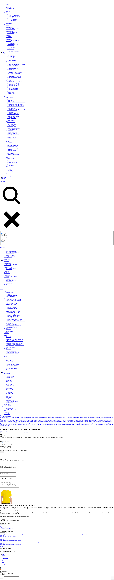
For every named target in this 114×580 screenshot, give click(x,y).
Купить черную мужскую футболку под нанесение (15, 62)
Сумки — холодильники (7, 405)
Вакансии (7, 4)
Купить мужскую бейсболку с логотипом (13, 128)
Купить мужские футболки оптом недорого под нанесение (16, 64)
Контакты (3, 555)
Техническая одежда (9, 388)
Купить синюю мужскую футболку (12, 65)
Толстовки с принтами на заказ (12, 101)
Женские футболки (8, 71)
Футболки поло (6, 332)
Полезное (3, 560)
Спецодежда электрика (11, 151)
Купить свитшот (9, 111)
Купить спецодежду (10, 142)
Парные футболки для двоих (11, 57)
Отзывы (3, 564)
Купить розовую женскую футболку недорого (13, 315)
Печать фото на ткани (10, 45)
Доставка (3, 178)
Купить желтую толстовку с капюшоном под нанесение (15, 103)
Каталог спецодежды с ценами (12, 146)
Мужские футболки (9, 61)
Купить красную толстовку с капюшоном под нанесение (16, 109)
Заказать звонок (2, 181)
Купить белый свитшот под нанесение (13, 114)
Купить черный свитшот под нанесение (13, 115)
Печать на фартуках (9, 26)
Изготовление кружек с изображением (13, 40)
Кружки (7, 157)
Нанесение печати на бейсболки (12, 32)
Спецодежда (7, 141)
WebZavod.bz (13, 549)
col (4, 13)
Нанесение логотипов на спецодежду (13, 28)
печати (2, 247)
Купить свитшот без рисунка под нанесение (12, 352)
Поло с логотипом (10, 91)
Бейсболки (7, 121)
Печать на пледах (8, 41)
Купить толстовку (10, 99)
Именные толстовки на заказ (11, 108)
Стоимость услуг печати (9, 6)
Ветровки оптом (9, 119)
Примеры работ (4, 179)
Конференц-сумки (8, 169)
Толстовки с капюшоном (9, 97)
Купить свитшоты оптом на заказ (12, 113)
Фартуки (7, 131)
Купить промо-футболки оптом (12, 58)
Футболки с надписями (11, 56)
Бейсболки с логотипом (11, 122)
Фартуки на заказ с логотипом (12, 133)
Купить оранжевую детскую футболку (13, 84)
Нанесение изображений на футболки (13, 15)
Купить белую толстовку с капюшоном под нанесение (15, 104)
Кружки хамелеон (8, 397)
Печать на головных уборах (10, 31)
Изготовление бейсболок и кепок (12, 123)
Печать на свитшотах (9, 22)
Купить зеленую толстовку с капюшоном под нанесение (16, 102)
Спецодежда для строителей (11, 150)
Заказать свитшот (10, 112)
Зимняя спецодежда (9, 380)
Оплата (7, 10)
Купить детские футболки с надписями (13, 85)
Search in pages (4, 239)
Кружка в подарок (10, 161)
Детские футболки (8, 80)
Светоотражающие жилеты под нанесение (13, 136)
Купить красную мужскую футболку (13, 69)
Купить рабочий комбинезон (11, 147)
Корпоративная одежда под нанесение (11, 368)
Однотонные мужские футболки (12, 66)
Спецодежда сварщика (10, 153)
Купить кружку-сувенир (11, 164)
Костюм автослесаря (9, 392)
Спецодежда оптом (10, 143)
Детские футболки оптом (9, 323)
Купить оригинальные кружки (12, 162)
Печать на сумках (8, 38)
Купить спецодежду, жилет (11, 144)
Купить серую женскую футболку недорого (14, 77)
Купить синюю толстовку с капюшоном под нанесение (15, 106)
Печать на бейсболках (10, 33)
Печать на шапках (8, 35)
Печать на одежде (8, 25)
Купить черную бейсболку (11, 125)
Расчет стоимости (8, 7)
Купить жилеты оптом (10, 139)
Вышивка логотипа (10, 50)
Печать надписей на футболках (12, 19)
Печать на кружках (8, 39)
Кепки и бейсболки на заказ (11, 124)
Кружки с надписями (9, 396)
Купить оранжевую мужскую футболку (13, 67)
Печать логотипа (8, 48)
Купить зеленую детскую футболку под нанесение (13, 320)
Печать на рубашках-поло (10, 21)
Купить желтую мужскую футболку (12, 68)
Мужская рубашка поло (11, 93)
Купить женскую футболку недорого (13, 79)
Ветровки (5, 356)
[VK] (57, 568)
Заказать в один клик (3, 431)
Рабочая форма (9, 149)
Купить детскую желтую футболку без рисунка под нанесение (16, 83)
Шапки (7, 173)
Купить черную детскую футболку (12, 89)
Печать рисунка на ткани (11, 43)
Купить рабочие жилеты (11, 138)
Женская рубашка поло (10, 94)
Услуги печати (4, 12)
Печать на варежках (9, 37)
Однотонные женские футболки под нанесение (13, 311)
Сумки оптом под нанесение (11, 171)
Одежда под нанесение (9, 130)
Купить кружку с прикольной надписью (12, 401)
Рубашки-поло (6, 328)
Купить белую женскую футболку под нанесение (14, 72)
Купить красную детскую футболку (11, 327)
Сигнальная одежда (9, 135)
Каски (7, 156)
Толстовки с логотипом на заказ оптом (12, 340)
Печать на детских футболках (11, 20)
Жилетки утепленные (7, 413)
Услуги (3, 562)
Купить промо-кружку (10, 165)
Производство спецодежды (10, 384)
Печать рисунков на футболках (12, 18)
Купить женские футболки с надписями (12, 316)
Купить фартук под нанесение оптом (13, 134)
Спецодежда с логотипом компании (12, 145)
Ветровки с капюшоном (11, 120)
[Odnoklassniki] (57, 569)
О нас (3, 554)
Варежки (7, 174)
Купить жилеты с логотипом (10, 376)
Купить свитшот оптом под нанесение (13, 116)
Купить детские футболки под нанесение (12, 324)
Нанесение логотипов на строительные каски (14, 34)
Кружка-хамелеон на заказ (10, 400)
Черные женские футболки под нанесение (13, 73)
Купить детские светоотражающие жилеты (14, 140)
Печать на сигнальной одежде (10, 29)
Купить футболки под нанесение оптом (12, 295)
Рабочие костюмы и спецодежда (10, 393)
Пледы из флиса (8, 175)
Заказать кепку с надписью (11, 126)
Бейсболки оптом (8, 360)
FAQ (6, 3)
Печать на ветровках (9, 23)
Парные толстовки (8, 336)
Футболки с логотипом (11, 54)
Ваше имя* (2, 571)
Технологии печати (5, 558)
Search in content (4, 235)
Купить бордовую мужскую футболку (11, 307)
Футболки (5, 291)
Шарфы (7, 172)
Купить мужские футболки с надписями (13, 63)
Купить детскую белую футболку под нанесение (14, 81)
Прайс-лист (4, 177)
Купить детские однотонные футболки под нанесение (14, 319)
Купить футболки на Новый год (12, 60)
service (3, 241)
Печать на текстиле (10, 42)
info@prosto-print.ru (3, 183)
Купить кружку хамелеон (11, 160)
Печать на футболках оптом (11, 14)
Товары (3, 52)
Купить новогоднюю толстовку (12, 110)
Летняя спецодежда (10, 152)
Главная (7, 2)
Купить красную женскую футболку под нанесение (15, 74)
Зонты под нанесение (7, 404)
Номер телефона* (3, 572)
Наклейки (7, 166)
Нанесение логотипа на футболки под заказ (14, 16)
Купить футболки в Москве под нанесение (13, 59)
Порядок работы (8, 11)
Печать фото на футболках (11, 17)
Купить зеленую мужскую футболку (11, 303)
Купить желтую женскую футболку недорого (14, 75)
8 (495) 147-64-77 (8, 183)
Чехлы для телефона (9, 176)
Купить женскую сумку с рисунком (11, 409)
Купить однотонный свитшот (11, 118)
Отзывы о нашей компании (10, 8)
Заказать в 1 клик (3, 525)
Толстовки (7, 98)
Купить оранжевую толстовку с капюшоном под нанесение (16, 107)
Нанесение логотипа (10, 49)
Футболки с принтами (10, 55)
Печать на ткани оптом (11, 47)
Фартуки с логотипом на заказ (12, 132)
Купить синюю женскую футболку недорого (14, 76)
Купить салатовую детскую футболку (13, 88)
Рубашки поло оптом (10, 92)
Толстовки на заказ (10, 100)
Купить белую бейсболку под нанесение (13, 127)
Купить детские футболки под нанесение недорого (15, 87)
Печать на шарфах (8, 36)
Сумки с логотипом (10, 170)
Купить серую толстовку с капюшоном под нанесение (14, 344)
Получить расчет (2, 246)
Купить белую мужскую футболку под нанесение (13, 299)
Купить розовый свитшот (11, 117)
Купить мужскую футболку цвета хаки (13, 70)
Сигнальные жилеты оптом (11, 137)
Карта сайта (2, 552)
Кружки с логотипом (10, 158)
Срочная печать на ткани (11, 46)
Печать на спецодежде (9, 27)
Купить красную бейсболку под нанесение (12, 364)
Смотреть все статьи (3, 426)
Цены (3, 563)
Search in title (4, 233)
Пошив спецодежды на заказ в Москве (13, 148)
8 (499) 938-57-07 (25, 432)
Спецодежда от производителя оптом (13, 154)
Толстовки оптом (8, 95)
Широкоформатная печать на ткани (12, 44)
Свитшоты (5, 348)
